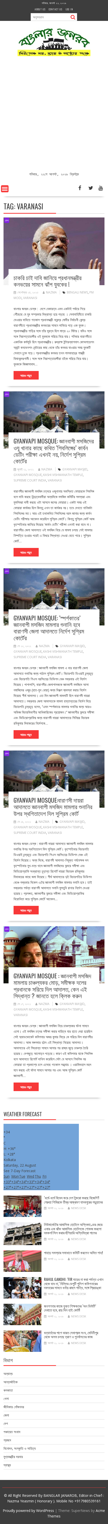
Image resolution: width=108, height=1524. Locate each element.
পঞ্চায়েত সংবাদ (12, 1431)
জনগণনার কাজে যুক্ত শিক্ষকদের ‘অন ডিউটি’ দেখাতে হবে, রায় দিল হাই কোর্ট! (70, 1308)
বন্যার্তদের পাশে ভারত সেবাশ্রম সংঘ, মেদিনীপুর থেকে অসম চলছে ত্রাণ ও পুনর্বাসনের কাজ (71, 1335)
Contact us (55, 9)
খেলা (6, 1398)
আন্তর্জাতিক (11, 1382)
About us (40, 9)
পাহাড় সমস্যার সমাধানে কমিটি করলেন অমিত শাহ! (73, 1252)
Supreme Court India (30, 480)
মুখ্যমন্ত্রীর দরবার (13, 1456)
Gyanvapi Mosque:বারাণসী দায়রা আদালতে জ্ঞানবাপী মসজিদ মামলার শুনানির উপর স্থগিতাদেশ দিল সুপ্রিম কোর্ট (53, 806)
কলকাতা (8, 1390)
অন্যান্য (8, 1373)
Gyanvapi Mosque (28, 475)
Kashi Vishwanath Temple (63, 475)
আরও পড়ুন (26, 375)
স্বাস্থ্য (7, 1465)
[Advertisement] (54, 115)
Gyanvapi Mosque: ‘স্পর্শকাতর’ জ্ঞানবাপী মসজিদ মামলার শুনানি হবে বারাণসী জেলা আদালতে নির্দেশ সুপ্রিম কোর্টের (49, 627)
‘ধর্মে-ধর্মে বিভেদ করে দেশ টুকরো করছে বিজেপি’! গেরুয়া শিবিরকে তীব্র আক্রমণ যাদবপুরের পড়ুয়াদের (73, 1200)
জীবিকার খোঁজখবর (14, 1406)
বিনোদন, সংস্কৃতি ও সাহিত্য (20, 1448)
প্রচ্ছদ (7, 1440)
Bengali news (77, 292)
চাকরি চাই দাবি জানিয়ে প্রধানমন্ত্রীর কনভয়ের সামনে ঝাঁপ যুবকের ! (48, 280)
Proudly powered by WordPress (28, 1510)
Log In (69, 9)
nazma (51, 292)
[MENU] (5, 188)
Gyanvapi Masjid (74, 469)
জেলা (6, 1415)
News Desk (78, 1208)
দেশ (7, 220)
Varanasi (30, 298)
